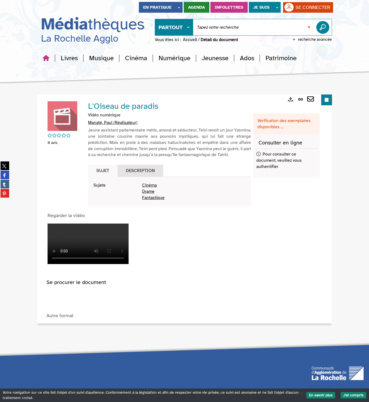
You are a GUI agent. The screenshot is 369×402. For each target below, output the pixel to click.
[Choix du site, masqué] (179, 7)
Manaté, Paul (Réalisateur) (112, 122)
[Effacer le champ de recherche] (309, 27)
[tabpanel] (169, 191)
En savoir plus (321, 395)
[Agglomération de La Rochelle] (338, 373)
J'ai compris (353, 395)
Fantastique (153, 197)
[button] (69, 58)
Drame (148, 191)
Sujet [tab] (102, 170)
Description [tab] (140, 170)
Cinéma (149, 185)
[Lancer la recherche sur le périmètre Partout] (324, 27)
